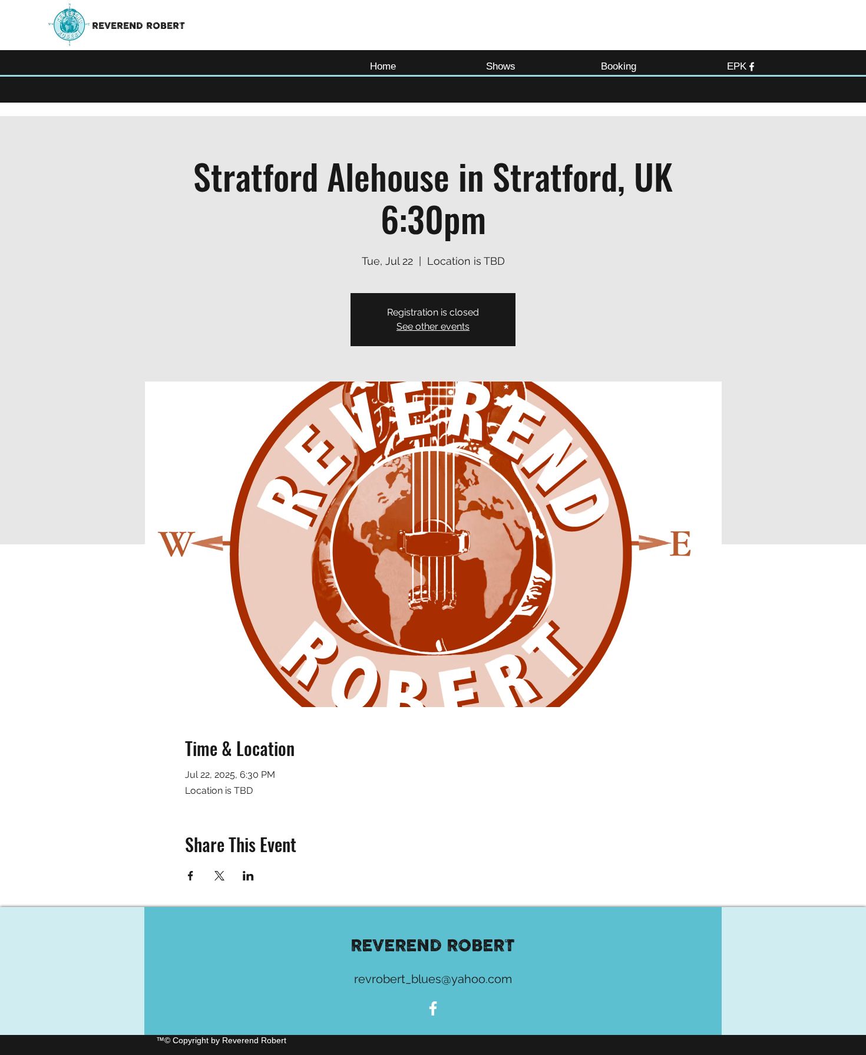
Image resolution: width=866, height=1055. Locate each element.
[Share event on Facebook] (190, 875)
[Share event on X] (219, 875)
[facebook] (752, 67)
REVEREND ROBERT (138, 25)
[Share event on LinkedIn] (248, 875)
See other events (433, 326)
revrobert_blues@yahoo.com (433, 979)
